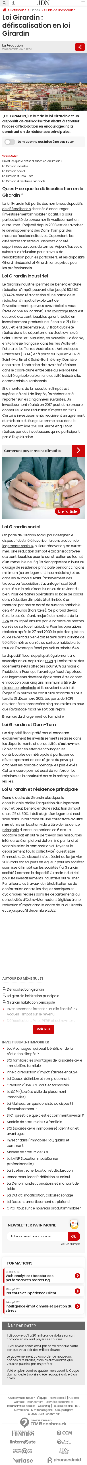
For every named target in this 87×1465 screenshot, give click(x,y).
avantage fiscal (64, 311)
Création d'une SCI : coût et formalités (38, 1085)
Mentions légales (41, 1410)
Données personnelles (59, 1402)
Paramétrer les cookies (21, 1406)
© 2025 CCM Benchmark (43, 1414)
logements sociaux (17, 546)
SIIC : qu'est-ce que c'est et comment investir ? (45, 1115)
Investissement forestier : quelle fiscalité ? (41, 1009)
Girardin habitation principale (31, 1002)
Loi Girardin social (13, 171)
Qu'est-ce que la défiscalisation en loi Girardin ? (32, 161)
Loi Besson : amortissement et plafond (38, 1201)
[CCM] (64, 1433)
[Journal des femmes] (23, 1433)
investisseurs (39, 431)
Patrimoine (18, 10)
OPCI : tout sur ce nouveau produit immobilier (44, 1208)
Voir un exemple (70, 1244)
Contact (19, 1402)
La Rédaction (12, 45)
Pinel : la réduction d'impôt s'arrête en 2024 (42, 1072)
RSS (77, 1406)
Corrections (21, 1410)
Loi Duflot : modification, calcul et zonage (40, 1195)
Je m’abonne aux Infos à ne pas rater (45, 141)
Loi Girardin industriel (15, 166)
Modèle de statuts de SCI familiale (34, 1122)
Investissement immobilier (25, 1042)
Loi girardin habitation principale (33, 996)
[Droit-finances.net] (64, 1442)
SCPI (49, 661)
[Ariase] (23, 1460)
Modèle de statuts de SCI (27, 1152)
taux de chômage (38, 765)
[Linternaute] (23, 1442)
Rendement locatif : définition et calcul (38, 1177)
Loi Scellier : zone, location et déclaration (40, 1170)
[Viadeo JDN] (64, 1451)
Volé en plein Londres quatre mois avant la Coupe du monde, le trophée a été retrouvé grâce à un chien (43, 1374)
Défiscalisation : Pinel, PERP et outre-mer (40, 1020)
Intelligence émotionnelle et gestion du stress (39, 1306)
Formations (19, 1263)
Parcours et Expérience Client (31, 1291)
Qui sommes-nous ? (21, 1398)
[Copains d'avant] (23, 1451)
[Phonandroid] (64, 1460)
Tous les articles (62, 1406)
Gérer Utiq (44, 1406)
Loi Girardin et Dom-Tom (17, 176)
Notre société (58, 1398)
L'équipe (42, 1398)
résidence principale (38, 567)
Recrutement (35, 1402)
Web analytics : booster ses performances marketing (29, 1276)
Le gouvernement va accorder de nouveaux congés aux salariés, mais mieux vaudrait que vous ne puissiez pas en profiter (40, 1360)
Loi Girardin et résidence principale (23, 181)
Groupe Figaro (64, 1410)
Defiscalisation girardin (25, 989)
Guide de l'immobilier (59, 10)
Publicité (73, 1398)
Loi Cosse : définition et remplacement (38, 1078)
